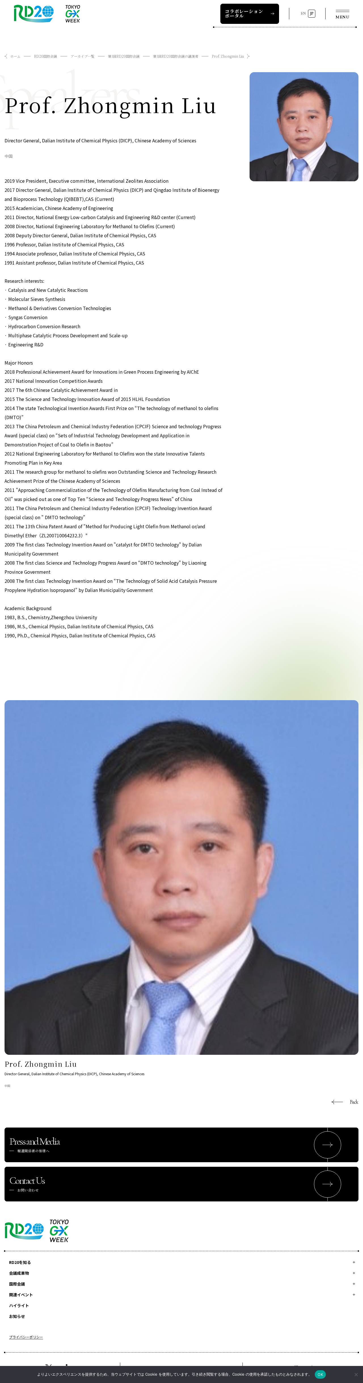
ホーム (15, 56)
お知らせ (17, 1316)
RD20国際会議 (45, 56)
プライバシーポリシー (26, 1337)
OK (320, 1374)
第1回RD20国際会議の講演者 (175, 56)
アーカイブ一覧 (82, 56)
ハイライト (19, 1305)
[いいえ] (356, 1374)
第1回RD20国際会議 (124, 56)
